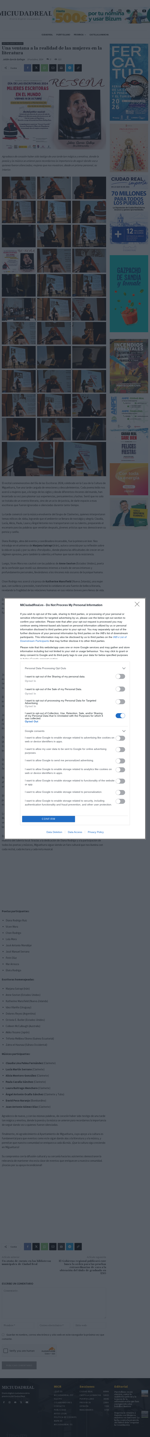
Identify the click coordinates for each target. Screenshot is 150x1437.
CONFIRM (48, 819)
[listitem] (75, 668)
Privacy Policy (96, 832)
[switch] (120, 676)
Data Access (75, 832)
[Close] (138, 605)
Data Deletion (54, 832)
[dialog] (75, 718)
